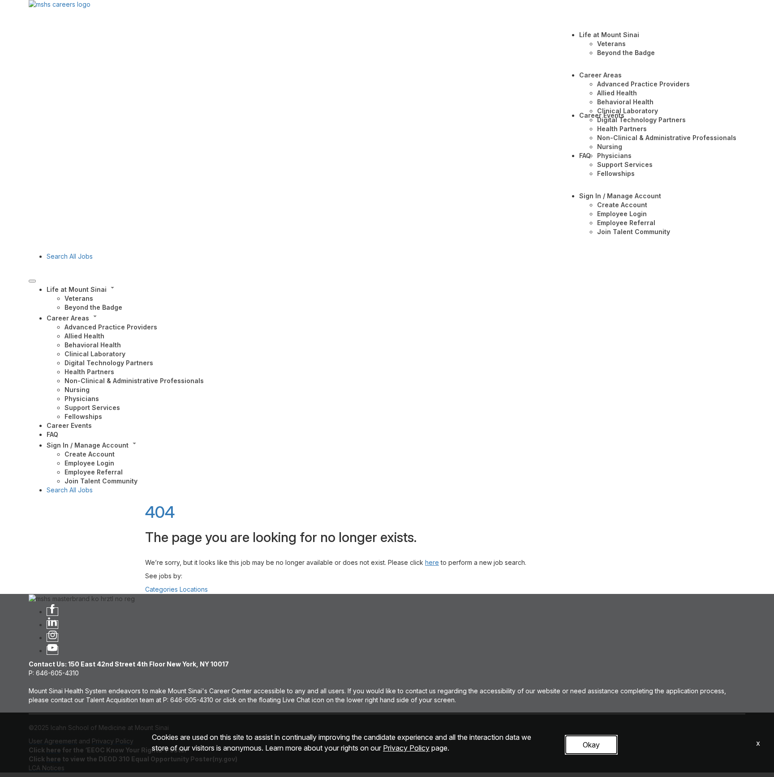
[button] (396, 288)
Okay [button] (591, 744)
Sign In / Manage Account (620, 196)
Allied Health (617, 93)
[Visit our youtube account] (52, 650)
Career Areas (600, 75)
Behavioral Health (625, 102)
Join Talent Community (633, 231)
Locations (194, 589)
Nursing (609, 146)
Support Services (625, 164)
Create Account (622, 205)
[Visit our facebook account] (52, 611)
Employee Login (622, 214)
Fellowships (616, 173)
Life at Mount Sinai (609, 34)
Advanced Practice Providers (643, 84)
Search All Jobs (70, 256)
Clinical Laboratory (627, 111)
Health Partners (622, 128)
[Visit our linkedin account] (52, 624)
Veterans (611, 43)
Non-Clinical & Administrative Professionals (666, 137)
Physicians (614, 155)
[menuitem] (396, 297)
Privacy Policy (406, 747)
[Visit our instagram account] (52, 637)
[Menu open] (32, 281)
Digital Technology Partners (641, 120)
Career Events (601, 115)
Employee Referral (626, 222)
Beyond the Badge (626, 52)
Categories (161, 589)
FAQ (585, 155)
